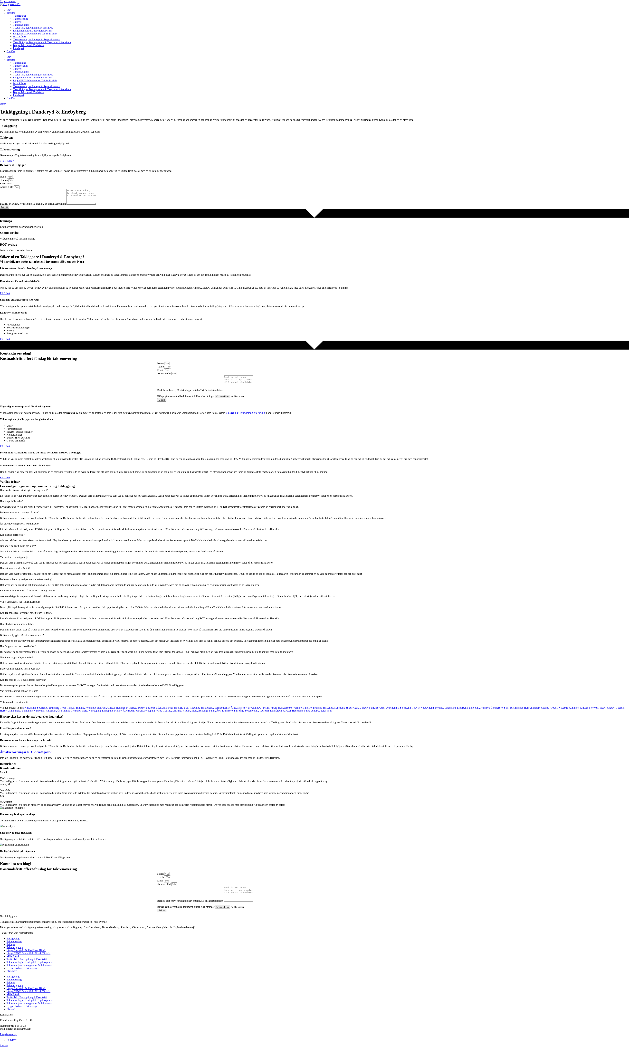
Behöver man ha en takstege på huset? (19, 512)
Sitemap (4, 1045)
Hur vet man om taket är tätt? (15, 568)
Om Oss (11, 51)
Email (3, 183)
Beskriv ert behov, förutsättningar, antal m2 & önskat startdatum (33, 203)
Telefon (4, 180)
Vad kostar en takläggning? (14, 557)
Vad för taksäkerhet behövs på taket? (19, 691)
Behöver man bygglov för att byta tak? (20, 668)
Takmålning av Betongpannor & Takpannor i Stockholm (42, 42)
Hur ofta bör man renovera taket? (17, 624)
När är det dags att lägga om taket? (18, 545)
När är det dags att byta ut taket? (16, 657)
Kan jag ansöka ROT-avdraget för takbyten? (23, 679)
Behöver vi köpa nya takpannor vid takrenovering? (26, 579)
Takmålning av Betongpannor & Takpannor (29, 965)
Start (9, 10)
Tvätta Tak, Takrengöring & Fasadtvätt (33, 27)
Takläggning (19, 15)
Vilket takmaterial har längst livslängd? (20, 601)
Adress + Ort (7, 187)
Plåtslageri (18, 48)
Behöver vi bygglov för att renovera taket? (22, 635)
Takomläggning (21, 24)
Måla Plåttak (19, 36)
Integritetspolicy (8, 1034)
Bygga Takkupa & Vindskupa (28, 45)
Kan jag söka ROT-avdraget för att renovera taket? (26, 612)
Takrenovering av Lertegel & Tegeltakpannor (36, 39)
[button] (314, 490)
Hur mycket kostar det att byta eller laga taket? (24, 490)
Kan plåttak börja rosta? (12, 534)
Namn (3, 176)
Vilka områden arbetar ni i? (14, 702)
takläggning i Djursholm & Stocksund (245, 412)
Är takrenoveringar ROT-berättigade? (19, 523)
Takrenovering (20, 18)
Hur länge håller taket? (11, 501)
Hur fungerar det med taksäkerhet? (18, 646)
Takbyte (17, 21)
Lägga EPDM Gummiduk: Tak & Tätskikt (35, 33)
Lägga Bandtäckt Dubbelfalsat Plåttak (32, 30)
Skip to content (8, 1)
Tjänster (11, 12)
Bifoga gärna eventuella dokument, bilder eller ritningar (186, 396)
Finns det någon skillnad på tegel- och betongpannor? (27, 590)
